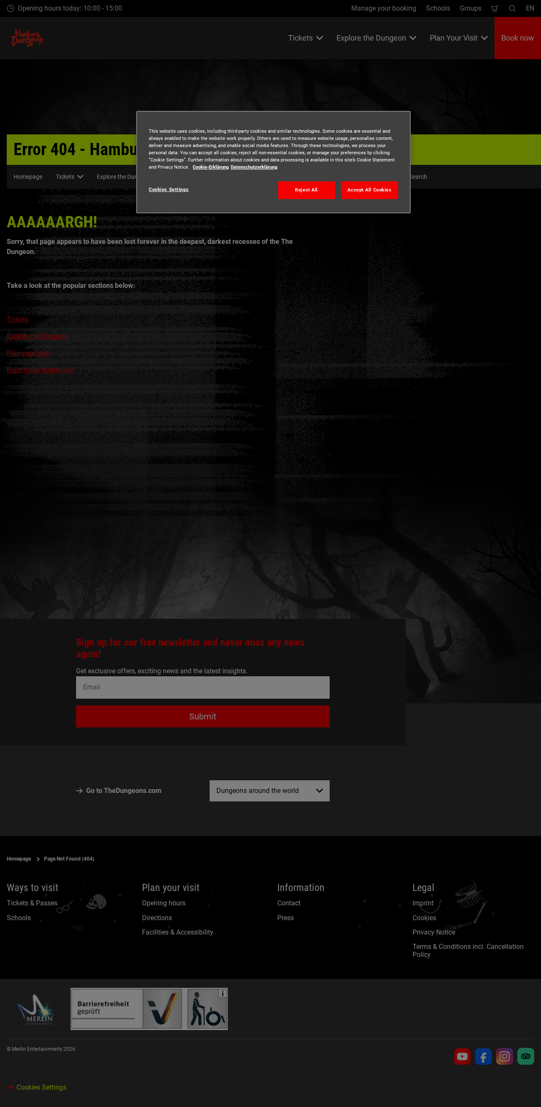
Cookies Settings (169, 189)
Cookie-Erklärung (211, 167)
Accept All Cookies (369, 190)
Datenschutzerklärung (254, 167)
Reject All (306, 190)
